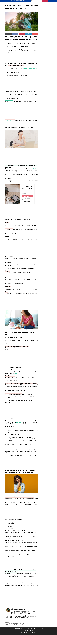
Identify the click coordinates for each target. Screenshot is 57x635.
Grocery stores (8, 120)
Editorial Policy (33, 628)
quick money (29, 505)
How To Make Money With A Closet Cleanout (17, 591)
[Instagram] (7, 619)
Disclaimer (22, 628)
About (15, 628)
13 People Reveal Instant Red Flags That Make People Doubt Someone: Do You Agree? (21, 624)
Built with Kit (27, 201)
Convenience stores (9, 100)
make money (18, 422)
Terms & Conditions (28, 628)
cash (18, 168)
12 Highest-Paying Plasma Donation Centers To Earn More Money (17, 623)
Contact (42, 628)
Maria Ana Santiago (18, 11)
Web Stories (38, 628)
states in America (33, 168)
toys (16, 373)
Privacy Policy (18, 628)
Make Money (8, 622)
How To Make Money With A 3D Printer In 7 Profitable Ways (20, 604)
